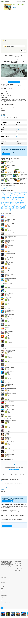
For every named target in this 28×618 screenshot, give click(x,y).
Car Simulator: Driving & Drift (9, 363)
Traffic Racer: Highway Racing (10, 253)
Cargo (25, 192)
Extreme (13, 207)
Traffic (9, 209)
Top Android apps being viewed (6, 575)
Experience (10, 192)
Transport (7, 197)
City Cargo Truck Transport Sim (10, 165)
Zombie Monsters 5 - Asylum (9, 454)
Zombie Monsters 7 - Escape (9, 450)
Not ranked (18, 129)
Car (5, 192)
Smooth (16, 195)
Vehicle (23, 197)
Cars (15, 202)
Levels (2, 209)
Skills (23, 195)
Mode (9, 207)
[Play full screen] (24, 51)
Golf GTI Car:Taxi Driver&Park (9, 261)
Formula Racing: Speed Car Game (10, 236)
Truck (9, 195)
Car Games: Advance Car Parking (10, 388)
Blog (1, 600)
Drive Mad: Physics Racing (9, 310)
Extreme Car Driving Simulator (10, 350)
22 (16, 136)
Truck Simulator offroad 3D (9, 223)
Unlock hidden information (14, 469)
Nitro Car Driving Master (9, 306)
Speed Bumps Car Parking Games (10, 278)
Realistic (6, 187)
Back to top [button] (25, 608)
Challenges (12, 197)
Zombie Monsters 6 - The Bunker (10, 420)
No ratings (18, 127)
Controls (19, 195)
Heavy (2, 207)
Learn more (21, 152)
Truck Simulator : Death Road (9, 240)
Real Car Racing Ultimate (9, 178)
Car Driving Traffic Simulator (9, 314)
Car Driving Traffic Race (9, 392)
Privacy (2, 590)
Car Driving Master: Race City (9, 318)
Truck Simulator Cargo (8, 174)
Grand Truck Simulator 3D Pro (10, 219)
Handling (17, 207)
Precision (11, 202)
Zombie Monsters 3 (8, 437)
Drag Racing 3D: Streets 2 (9, 270)
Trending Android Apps (18, 568)
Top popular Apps (17, 570)
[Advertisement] (14, 24)
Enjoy (6, 195)
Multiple (6, 207)
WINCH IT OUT (7, 301)
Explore (23, 202)
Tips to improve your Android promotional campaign (5, 603)
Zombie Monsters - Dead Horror (10, 441)
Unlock (24, 207)
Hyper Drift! (7, 327)
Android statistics (18, 563)
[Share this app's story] (21, 51)
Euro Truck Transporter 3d (13, 617)
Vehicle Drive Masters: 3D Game (10, 227)
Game (22, 192)
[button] (14, 491)
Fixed (2, 187)
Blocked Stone (3, 577)
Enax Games (10, 419)
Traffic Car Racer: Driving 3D (9, 367)
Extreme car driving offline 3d (22, 178)
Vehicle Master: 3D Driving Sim (21, 174)
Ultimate (19, 202)
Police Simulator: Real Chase (9, 244)
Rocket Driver (7, 289)
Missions (2, 202)
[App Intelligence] (2, 608)
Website (2, 489)
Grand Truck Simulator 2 (9, 384)
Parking (14, 192)
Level (21, 207)
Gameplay (3, 197)
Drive (12, 195)
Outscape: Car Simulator (9, 257)
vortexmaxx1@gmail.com (5, 487)
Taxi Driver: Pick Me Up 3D (9, 297)
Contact (2, 588)
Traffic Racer (7, 354)
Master (19, 197)
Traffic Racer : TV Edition (9, 274)
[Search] (26, 1)
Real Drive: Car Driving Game (9, 405)
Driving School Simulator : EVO (10, 375)
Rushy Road (7, 335)
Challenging (7, 202)
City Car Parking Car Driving (9, 232)
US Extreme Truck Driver (9, 161)
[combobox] (20, 1)
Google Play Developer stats (19, 565)
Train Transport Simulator (18, 617)
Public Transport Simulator (9, 344)
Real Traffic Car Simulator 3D (9, 293)
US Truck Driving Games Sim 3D (10, 215)
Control (16, 197)
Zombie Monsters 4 (8, 429)
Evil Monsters (7, 433)
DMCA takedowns (4, 595)
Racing (6, 209)
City (2, 195)
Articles (2, 597)
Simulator (18, 192)
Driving (2, 192)
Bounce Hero (3, 582)
